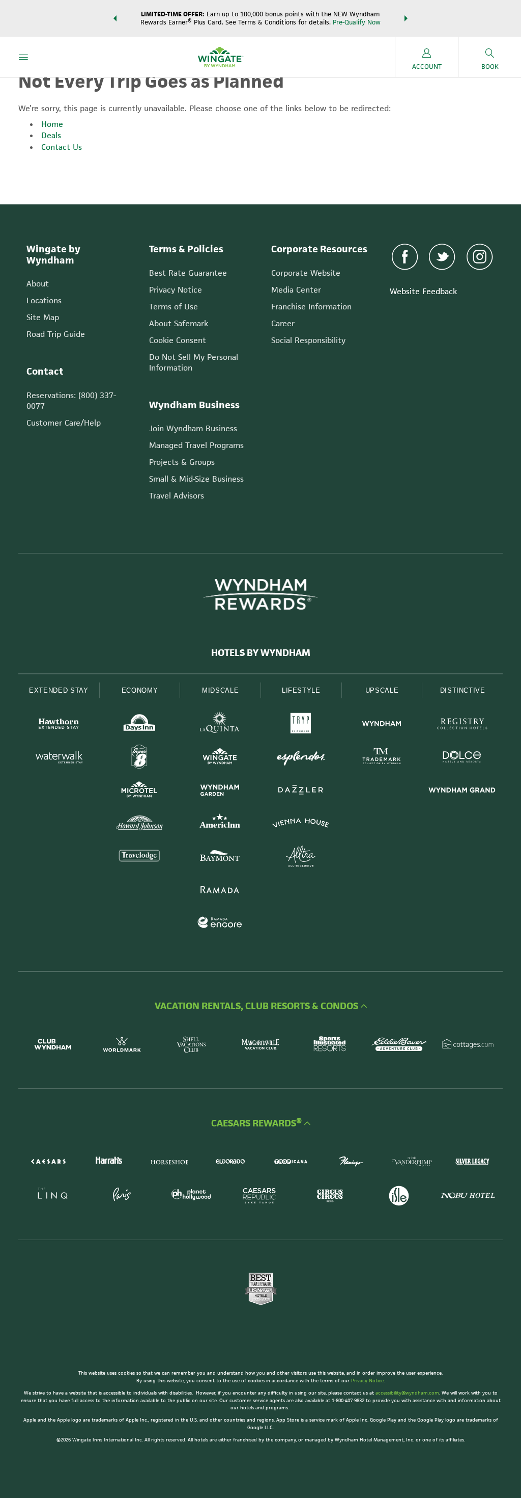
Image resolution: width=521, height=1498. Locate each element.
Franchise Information (311, 306)
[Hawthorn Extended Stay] (59, 725)
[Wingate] (220, 758)
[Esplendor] (301, 758)
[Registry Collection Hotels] (462, 725)
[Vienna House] (301, 824)
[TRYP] (301, 725)
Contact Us (61, 147)
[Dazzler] (301, 791)
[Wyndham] (382, 725)
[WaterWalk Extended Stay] (59, 758)
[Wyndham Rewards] (260, 594)
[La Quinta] (220, 725)
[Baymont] (220, 858)
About (37, 283)
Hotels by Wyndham (260, 653)
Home (52, 124)
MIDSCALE (220, 690)
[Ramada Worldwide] (220, 891)
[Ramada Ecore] (220, 924)
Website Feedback (423, 291)
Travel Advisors (176, 495)
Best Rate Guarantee (188, 273)
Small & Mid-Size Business (196, 479)
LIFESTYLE (301, 690)
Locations (44, 300)
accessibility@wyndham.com (407, 1392)
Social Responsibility (308, 340)
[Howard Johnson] (140, 824)
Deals (51, 135)
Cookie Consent (177, 340)
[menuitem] (23, 57)
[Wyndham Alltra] (301, 858)
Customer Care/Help (63, 422)
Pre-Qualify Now (357, 22)
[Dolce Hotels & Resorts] (462, 758)
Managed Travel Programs (196, 445)
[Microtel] (140, 791)
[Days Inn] (140, 725)
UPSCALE (382, 690)
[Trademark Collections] (382, 758)
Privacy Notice (175, 289)
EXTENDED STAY (58, 690)
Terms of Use (173, 306)
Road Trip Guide (55, 334)
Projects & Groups (182, 462)
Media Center (296, 289)
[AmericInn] (220, 824)
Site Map (42, 317)
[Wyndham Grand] (462, 791)
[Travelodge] (140, 858)
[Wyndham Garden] (220, 791)
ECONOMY (140, 690)
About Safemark (178, 323)
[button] (115, 18)
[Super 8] (140, 758)
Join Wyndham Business (193, 428)
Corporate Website (305, 273)
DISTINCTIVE (462, 690)
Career (283, 323)
